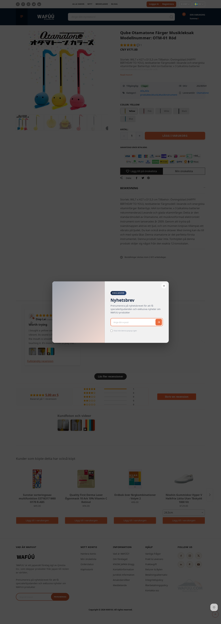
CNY (184, 4)
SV (200, 4)
